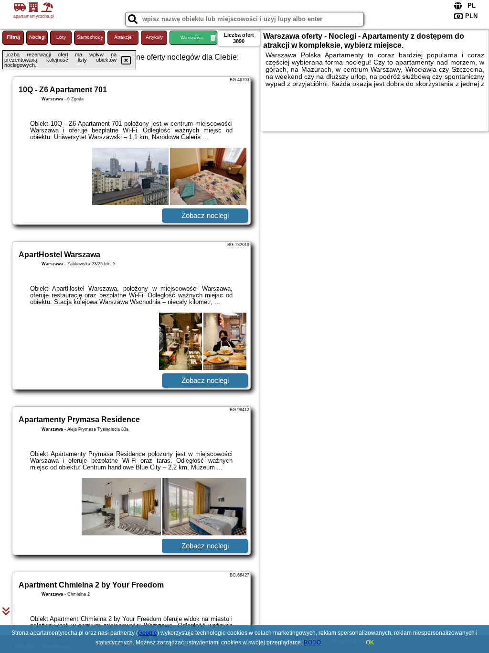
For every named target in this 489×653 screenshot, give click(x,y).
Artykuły (154, 37)
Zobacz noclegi (205, 215)
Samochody (90, 37)
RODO (312, 642)
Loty (61, 37)
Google (147, 633)
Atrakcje (123, 37)
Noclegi (37, 37)
